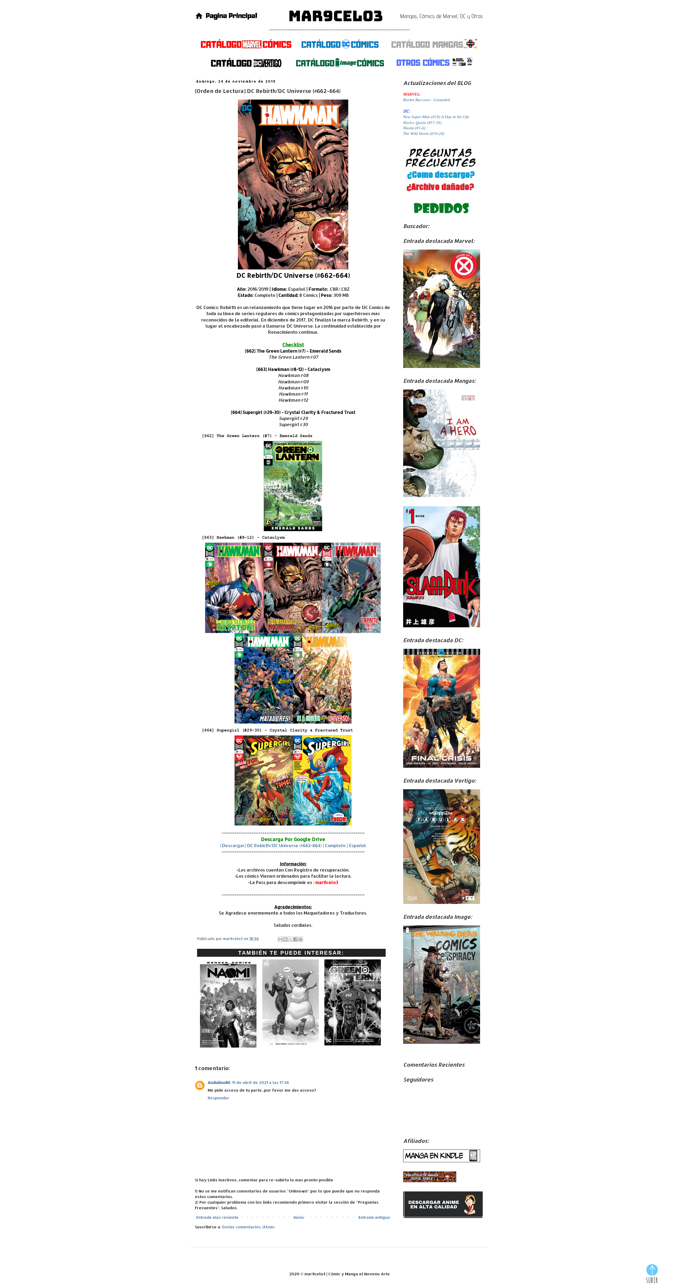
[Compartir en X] (290, 939)
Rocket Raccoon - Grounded (426, 100)
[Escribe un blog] (285, 939)
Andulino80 (219, 1082)
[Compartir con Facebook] (295, 939)
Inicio (299, 1217)
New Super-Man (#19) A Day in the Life (436, 117)
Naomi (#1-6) (414, 128)
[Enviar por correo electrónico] (280, 939)
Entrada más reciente (217, 1217)
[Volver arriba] (652, 1274)
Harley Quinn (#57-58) (422, 122)
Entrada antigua (374, 1217)
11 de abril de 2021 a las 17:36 (260, 1082)
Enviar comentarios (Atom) (248, 1226)
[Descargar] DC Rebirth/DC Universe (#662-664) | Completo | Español (293, 845)
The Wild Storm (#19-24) (423, 133)
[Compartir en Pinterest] (300, 939)
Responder (218, 1097)
